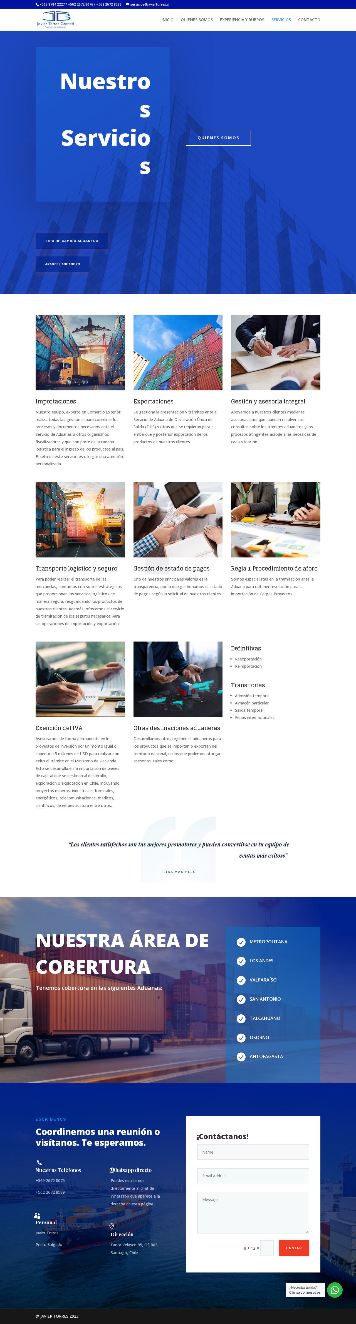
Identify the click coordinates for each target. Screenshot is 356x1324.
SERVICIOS (281, 20)
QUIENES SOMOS (197, 20)
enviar (294, 1248)
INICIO (168, 20)
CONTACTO (309, 20)
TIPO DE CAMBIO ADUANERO (71, 241)
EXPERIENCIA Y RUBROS (242, 20)
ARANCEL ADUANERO (62, 264)
